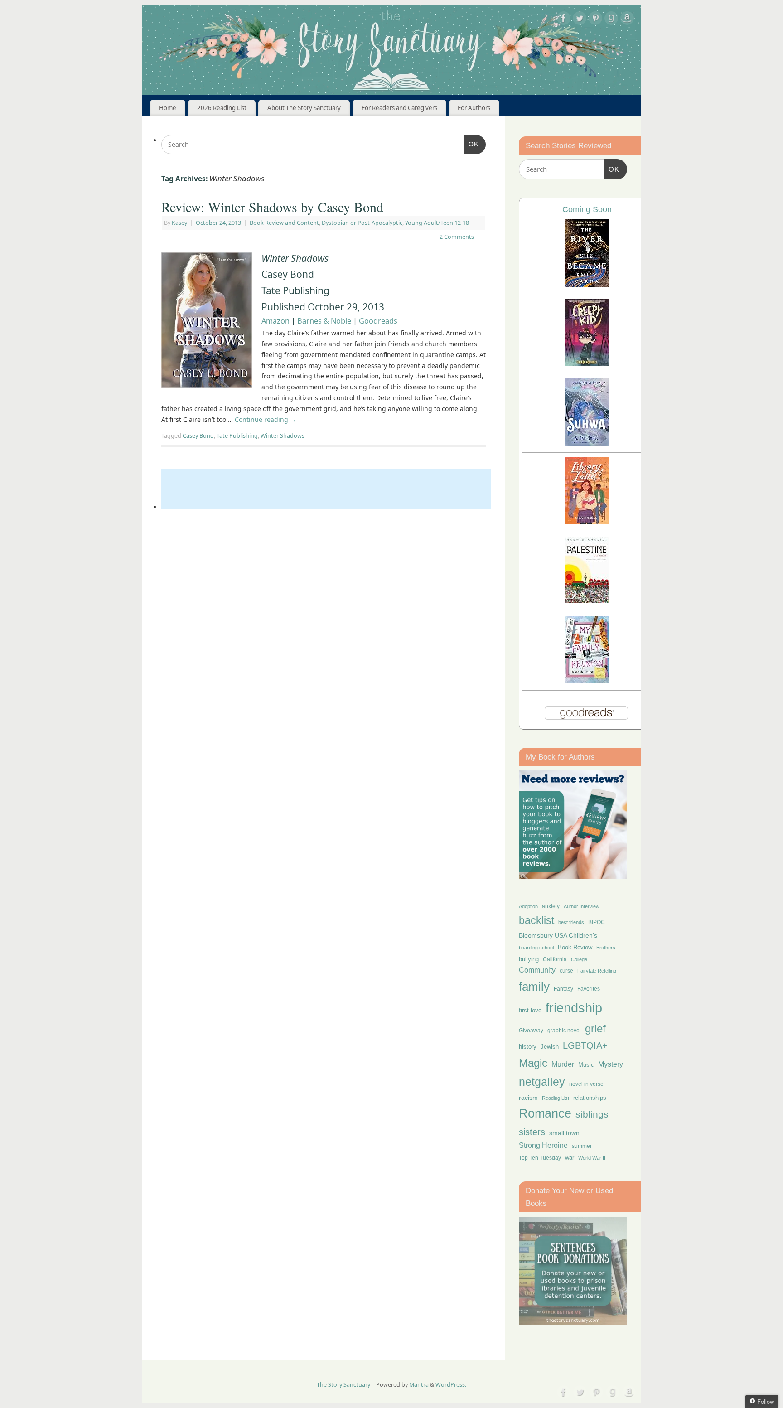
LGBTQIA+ (585, 1045)
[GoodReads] (611, 19)
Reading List (555, 1098)
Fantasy (563, 989)
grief (595, 1028)
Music (586, 1065)
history (527, 1046)
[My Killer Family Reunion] (587, 680)
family (534, 986)
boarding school (536, 947)
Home (167, 108)
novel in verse (586, 1084)
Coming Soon (587, 209)
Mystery (610, 1064)
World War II (591, 1158)
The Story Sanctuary (343, 1385)
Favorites (588, 989)
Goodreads (378, 321)
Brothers (605, 947)
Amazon (275, 321)
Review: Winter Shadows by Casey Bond (272, 207)
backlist (536, 920)
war (569, 1158)
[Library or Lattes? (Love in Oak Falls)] (587, 521)
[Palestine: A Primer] (587, 601)
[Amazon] (627, 19)
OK (471, 144)
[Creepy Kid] (587, 363)
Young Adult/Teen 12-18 (437, 223)
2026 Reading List (221, 108)
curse (566, 971)
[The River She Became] (587, 284)
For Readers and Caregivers (399, 108)
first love (530, 1010)
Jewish (550, 1046)
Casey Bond (198, 436)
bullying (529, 959)
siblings (592, 1114)
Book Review (575, 947)
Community (537, 970)
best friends (571, 922)
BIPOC (596, 922)
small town (564, 1133)
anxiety (551, 906)
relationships (589, 1097)
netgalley (542, 1081)
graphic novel (564, 1030)
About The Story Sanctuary (304, 108)
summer (582, 1146)
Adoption (528, 906)
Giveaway (531, 1030)
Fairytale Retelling (596, 970)
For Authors (474, 108)
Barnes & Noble (324, 321)
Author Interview (581, 906)
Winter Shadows (282, 436)
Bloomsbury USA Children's (558, 935)
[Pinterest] (595, 19)
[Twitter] (579, 19)
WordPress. (450, 1385)
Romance (545, 1113)
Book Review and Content (284, 223)
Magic (533, 1063)
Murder (562, 1064)
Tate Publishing (237, 436)
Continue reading (265, 419)
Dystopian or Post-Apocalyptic (362, 223)
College (579, 959)
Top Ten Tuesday (540, 1158)
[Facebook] (563, 19)
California (555, 959)
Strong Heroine (543, 1145)
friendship (574, 1007)
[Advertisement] (326, 489)
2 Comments (457, 237)
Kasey (179, 223)
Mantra (419, 1385)
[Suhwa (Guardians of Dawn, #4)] (587, 443)
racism (528, 1097)
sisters (532, 1132)
